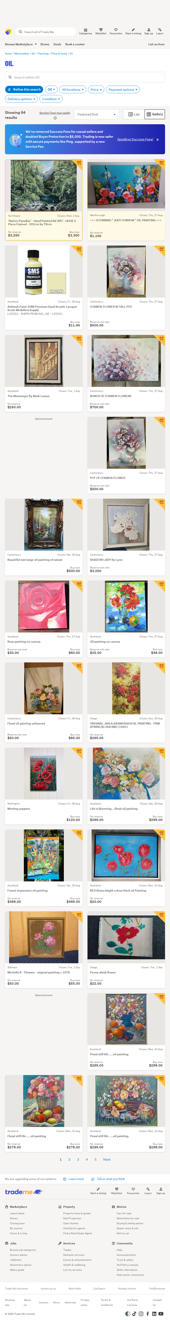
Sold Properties (72, 1218)
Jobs (13, 1243)
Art (34, 53)
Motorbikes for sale (128, 1218)
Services (69, 1243)
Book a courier (75, 44)
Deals (57, 44)
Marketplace (22, 53)
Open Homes (70, 1223)
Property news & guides (77, 1213)
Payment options (122, 89)
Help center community (130, 1275)
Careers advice (18, 1255)
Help (119, 1250)
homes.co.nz (48, 1288)
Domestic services (73, 1255)
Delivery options (20, 99)
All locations (71, 89)
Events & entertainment (77, 1260)
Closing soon (17, 1223)
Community (125, 1243)
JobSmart (16, 1260)
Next (106, 1159)
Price (95, 89)
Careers (43, 1302)
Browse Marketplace (19, 44)
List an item (156, 44)
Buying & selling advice (130, 1223)
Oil (71, 53)
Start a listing (98, 1193)
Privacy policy (85, 1302)
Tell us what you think (110, 1179)
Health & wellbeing (74, 1265)
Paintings (44, 53)
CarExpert (99, 1288)
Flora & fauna (59, 53)
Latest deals (17, 1213)
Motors (121, 1207)
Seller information (127, 1270)
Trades (67, 1250)
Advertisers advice (21, 1265)
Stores (44, 44)
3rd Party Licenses (127, 1265)
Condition (49, 99)
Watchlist (116, 1193)
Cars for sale (124, 1213)
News (56, 1302)
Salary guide (17, 1270)
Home (9, 53)
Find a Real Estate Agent (77, 1233)
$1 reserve (16, 1228)
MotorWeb (75, 1288)
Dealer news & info (127, 1228)
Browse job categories (23, 1250)
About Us (27, 1302)
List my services (72, 1270)
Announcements (126, 1255)
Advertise (70, 1302)
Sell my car (123, 1233)
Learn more (76, 1179)
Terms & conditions (107, 1302)
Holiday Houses (127, 1288)
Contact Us (157, 1302)
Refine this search (27, 89)
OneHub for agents (74, 1228)
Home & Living (18, 1233)
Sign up (148, 33)
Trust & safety (125, 1260)
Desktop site (10, 1302)
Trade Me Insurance (16, 1288)
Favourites (133, 1193)
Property (69, 1207)
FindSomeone (157, 1288)
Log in (159, 33)
